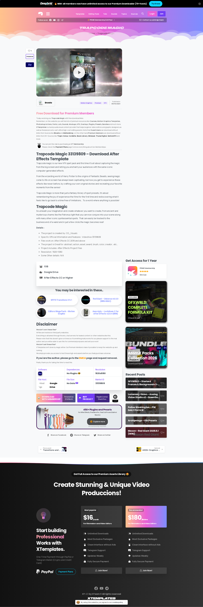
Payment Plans (62, 147)
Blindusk (91, 136)
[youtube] (54, 20)
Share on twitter (104, 435)
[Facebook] (50, 20)
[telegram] (62, 20)
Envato (57, 133)
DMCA (82, 358)
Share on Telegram (82, 435)
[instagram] (58, 20)
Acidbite (72, 136)
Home (92, 33)
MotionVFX (112, 136)
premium (29, 57)
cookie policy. (117, 602)
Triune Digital (101, 136)
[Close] (199, 4)
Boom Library (82, 136)
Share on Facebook (58, 435)
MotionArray (68, 133)
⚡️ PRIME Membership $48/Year (100, 20)
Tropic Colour (62, 136)
